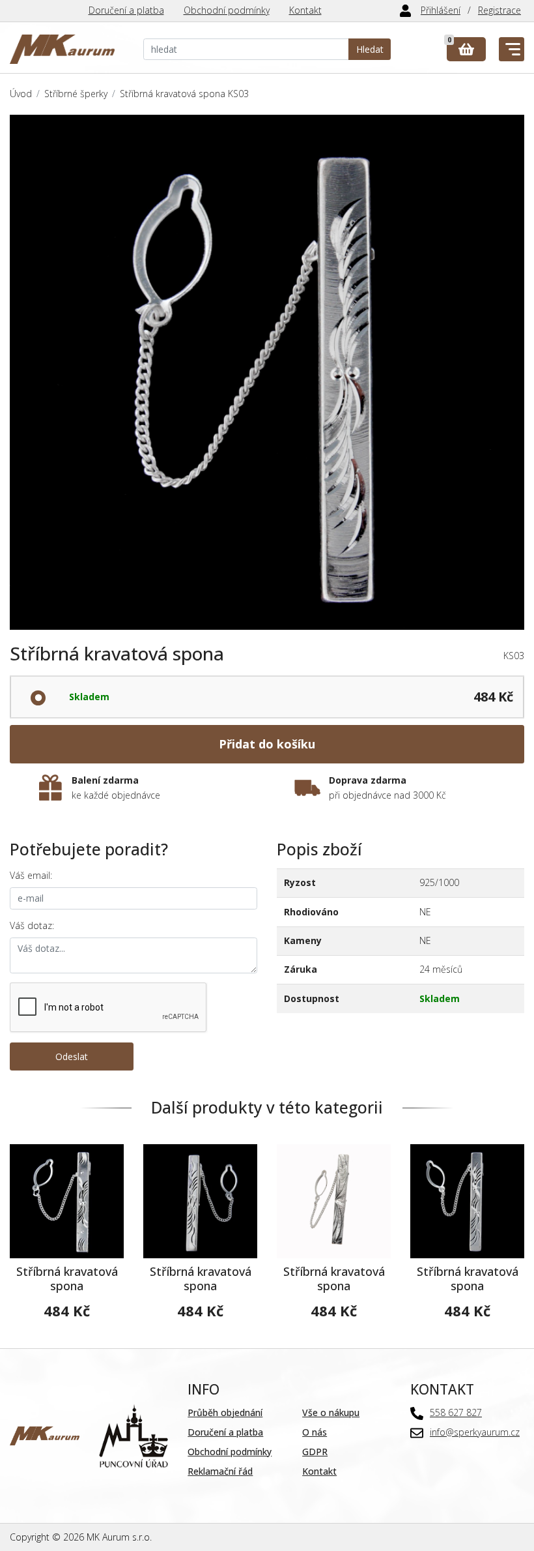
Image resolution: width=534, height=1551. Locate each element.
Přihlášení (440, 10)
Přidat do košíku (267, 744)
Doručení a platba (126, 10)
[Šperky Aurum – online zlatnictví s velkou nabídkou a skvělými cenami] (62, 49)
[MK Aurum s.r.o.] (44, 1434)
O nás (314, 1432)
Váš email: (31, 875)
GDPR (315, 1451)
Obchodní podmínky (227, 10)
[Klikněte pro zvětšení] (267, 372)
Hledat (370, 49)
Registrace (499, 10)
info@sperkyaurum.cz (475, 1432)
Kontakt (305, 10)
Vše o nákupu (330, 1412)
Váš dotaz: (32, 925)
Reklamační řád (220, 1471)
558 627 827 (456, 1412)
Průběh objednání (225, 1412)
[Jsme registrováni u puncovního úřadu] (134, 1434)
